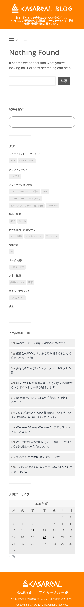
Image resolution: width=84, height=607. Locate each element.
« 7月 (12, 556)
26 (32, 543)
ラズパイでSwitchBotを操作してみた (38, 456)
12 (32, 530)
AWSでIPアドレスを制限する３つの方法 (40, 343)
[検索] (67, 122)
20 (44, 537)
